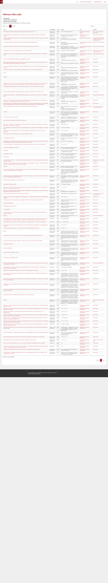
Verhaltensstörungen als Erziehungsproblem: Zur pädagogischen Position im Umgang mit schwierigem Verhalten (23, 199)
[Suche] (77, 2)
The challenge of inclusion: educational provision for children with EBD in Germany (18, 133)
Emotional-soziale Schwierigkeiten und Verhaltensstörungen (14, 180)
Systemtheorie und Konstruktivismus (9, 206)
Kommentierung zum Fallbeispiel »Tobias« (10, 257)
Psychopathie (5, 150)
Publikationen (97, 1)
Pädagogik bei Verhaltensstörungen (9, 184)
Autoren (94, 29)
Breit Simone (95, 34)
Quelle (62, 29)
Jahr (58, 29)
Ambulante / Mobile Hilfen (7, 248)
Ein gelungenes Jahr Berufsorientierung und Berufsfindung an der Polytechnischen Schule (19, 31)
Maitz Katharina (96, 94)
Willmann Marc (95, 32)
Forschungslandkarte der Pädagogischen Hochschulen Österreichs (40, 372)
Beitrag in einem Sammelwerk (10, 21)
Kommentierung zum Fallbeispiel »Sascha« (11, 252)
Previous (97, 360)
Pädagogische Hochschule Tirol (85, 37)
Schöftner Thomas (96, 339)
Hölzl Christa (95, 215)
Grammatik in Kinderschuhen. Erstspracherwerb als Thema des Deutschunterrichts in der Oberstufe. (21, 46)
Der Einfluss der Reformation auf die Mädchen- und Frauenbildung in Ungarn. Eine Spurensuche (20, 106)
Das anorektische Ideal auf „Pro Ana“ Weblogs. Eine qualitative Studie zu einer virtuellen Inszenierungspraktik (22, 69)
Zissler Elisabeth (101, 42)
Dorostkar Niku (95, 46)
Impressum (30, 373)
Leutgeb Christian (96, 37)
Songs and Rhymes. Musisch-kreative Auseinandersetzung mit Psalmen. (16, 193)
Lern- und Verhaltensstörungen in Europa (10, 117)
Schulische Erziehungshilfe (8, 203)
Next (103, 360)
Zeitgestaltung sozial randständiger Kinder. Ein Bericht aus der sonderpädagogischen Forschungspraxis (21, 349)
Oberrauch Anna (96, 39)
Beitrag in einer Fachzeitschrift (10, 19)
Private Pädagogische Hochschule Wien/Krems (86, 43)
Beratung (5, 215)
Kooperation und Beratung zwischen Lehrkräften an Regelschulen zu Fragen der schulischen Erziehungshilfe (22, 240)
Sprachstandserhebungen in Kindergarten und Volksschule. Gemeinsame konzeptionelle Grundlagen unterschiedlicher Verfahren (24, 35)
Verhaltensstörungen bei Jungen (9, 138)
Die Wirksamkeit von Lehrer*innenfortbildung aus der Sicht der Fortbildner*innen (17, 50)
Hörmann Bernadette (96, 300)
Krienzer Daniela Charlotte (97, 160)
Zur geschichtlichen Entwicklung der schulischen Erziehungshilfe (14, 120)
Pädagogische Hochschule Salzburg (84, 32)
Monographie (6, 18)
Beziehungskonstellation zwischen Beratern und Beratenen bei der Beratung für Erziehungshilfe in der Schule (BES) (24, 336)
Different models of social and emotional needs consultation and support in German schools (19, 339)
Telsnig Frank (100, 31)
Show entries (9, 26)
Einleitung (5, 166)
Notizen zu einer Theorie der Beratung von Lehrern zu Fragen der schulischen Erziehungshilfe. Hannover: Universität (24, 343)
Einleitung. (5, 300)
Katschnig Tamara (96, 50)
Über (105, 1)
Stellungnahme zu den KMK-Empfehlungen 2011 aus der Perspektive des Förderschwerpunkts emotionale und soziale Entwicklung (24, 131)
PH (80, 29)
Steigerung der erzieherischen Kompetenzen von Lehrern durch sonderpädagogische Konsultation (20, 270)
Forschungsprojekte (86, 1)
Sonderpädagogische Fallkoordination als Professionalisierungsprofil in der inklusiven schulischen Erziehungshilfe (23, 86)
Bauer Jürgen (95, 31)
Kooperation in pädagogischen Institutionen (11, 147)
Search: (92, 26)
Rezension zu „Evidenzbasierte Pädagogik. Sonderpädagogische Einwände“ (16, 59)
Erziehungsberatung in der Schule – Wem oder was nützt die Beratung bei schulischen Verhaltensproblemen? (22, 235)
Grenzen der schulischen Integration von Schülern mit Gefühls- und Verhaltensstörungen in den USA (21, 228)
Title (4, 29)
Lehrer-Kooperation (6, 209)
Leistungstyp (52, 29)
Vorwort (4, 72)
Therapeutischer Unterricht (8, 153)
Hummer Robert (96, 106)
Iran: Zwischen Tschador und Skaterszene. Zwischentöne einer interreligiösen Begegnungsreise (20, 42)
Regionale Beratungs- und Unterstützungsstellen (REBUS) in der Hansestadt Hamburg (18, 294)
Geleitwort (5, 76)
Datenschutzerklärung (36, 373)
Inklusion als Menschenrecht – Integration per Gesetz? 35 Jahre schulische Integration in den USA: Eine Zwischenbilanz (24, 144)
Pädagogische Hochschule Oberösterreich (84, 59)
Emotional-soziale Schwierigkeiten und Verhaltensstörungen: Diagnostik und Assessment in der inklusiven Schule (23, 91)
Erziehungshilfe (6, 156)
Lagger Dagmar (96, 53)
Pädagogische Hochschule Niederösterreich (84, 35)
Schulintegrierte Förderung (8, 243)
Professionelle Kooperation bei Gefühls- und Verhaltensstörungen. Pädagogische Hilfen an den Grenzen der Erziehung (24, 221)
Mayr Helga (102, 37)
